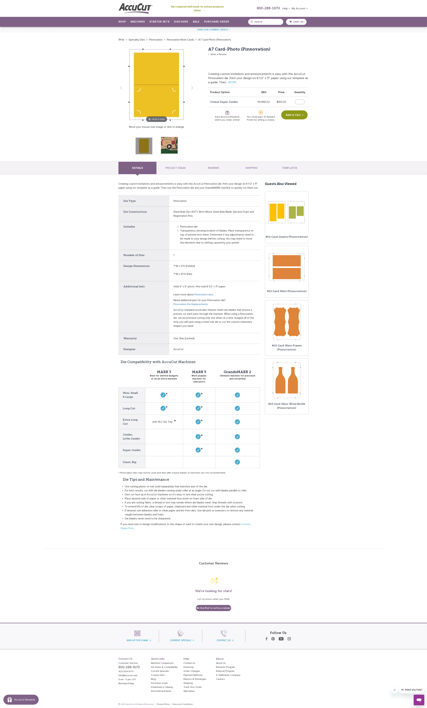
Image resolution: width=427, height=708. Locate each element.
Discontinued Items (161, 691)
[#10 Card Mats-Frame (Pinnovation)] (287, 321)
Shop (121, 39)
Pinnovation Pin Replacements (190, 304)
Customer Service (128, 663)
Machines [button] (138, 22)
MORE (232, 82)
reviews (213, 168)
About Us (221, 663)
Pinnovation (155, 39)
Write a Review (218, 54)
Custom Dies (158, 675)
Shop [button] (122, 22)
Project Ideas (175, 168)
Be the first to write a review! (213, 608)
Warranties (189, 691)
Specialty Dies (137, 39)
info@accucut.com (127, 675)
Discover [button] (181, 22)
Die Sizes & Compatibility (164, 667)
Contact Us (189, 663)
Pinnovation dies (203, 294)
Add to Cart (293, 115)
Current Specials (160, 671)
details (137, 168)
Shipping (188, 683)
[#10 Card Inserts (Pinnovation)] (287, 213)
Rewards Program (225, 667)
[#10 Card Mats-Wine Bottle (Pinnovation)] (287, 380)
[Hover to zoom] (156, 85)
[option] (121, 40)
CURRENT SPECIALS (180, 640)
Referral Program (225, 671)
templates (289, 168)
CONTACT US (224, 640)
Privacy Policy (163, 704)
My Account (299, 8)
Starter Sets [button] (159, 22)
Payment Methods (193, 675)
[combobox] (266, 22)
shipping (252, 168)
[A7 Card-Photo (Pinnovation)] (144, 146)
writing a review (266, 120)
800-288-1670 (268, 8)
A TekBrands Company (228, 675)
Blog (153, 679)
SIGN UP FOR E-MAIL (137, 640)
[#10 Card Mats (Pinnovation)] (287, 267)
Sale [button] (196, 22)
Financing (188, 667)
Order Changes (191, 671)
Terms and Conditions (182, 704)
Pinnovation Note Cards (180, 39)
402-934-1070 (126, 671)
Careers (220, 679)
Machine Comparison (162, 663)
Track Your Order (192, 687)
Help (285, 8)
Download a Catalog (162, 687)
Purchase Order (216, 22)
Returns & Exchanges (194, 679)
